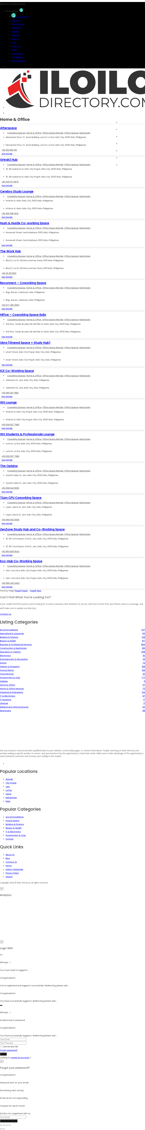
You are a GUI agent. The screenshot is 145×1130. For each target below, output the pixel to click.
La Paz (9, 790)
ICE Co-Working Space (17, 371)
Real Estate (84, 133)
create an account (20, 1057)
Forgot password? (8, 1050)
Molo (8, 801)
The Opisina (9, 466)
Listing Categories (14, 869)
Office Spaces (71, 133)
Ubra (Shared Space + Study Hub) (25, 343)
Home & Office (33, 133)
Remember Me (10, 1046)
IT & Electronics (13, 831)
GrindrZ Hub (9, 160)
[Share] (7, 1125)
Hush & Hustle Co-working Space (24, 223)
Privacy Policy (12, 873)
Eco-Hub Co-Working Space (21, 561)
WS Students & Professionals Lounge (27, 434)
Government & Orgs (16, 835)
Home (122, 122)
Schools (9, 839)
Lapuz (8, 794)
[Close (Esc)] (9, 1125)
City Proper (11, 783)
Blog (121, 150)
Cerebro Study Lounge (16, 191)
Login (3, 1054)
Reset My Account (8, 1121)
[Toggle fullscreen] (4, 1125)
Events (122, 143)
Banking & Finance (15, 824)
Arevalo (9, 779)
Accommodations (15, 817)
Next (39, 590)
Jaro (8, 786)
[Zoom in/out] (1, 1125)
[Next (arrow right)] (4, 1128)
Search (122, 129)
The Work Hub (10, 251)
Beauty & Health (14, 828)
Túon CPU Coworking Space (20, 498)
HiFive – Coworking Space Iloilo (23, 315)
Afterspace (8, 128)
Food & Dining (12, 820)
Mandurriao (11, 797)
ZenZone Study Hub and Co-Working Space (32, 529)
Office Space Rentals (52, 133)
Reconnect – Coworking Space (23, 283)
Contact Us (11, 862)
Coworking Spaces (16, 133)
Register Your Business (130, 157)
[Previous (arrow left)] (1, 1128)
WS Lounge (8, 402)
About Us (10, 854)
